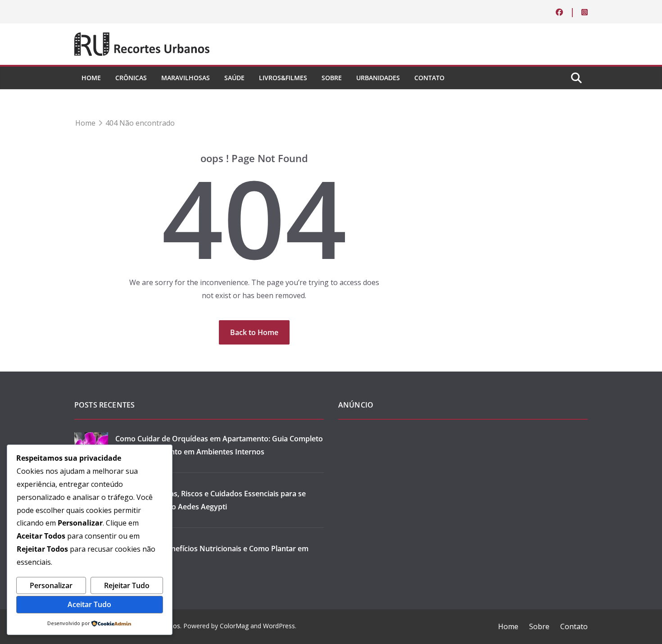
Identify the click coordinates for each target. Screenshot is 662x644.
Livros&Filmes (283, 77)
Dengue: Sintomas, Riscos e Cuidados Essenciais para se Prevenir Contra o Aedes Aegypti (210, 500)
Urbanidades (378, 77)
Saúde (234, 77)
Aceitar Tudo (89, 604)
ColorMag (234, 625)
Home (91, 77)
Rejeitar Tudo (127, 585)
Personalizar (51, 585)
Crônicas (131, 77)
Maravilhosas (185, 77)
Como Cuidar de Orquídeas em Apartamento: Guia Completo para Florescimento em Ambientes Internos (219, 445)
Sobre (332, 77)
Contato (429, 77)
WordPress (279, 625)
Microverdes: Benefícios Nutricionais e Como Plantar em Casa (211, 555)
